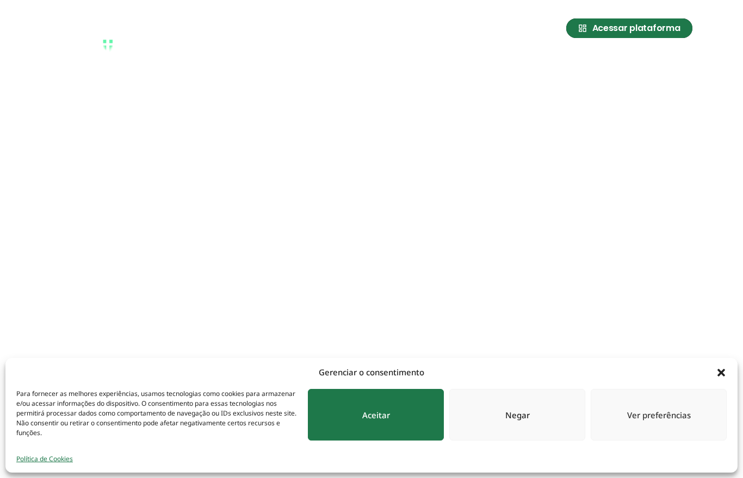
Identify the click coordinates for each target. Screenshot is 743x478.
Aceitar (376, 415)
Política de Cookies (44, 458)
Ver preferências (659, 415)
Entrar (676, 61)
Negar (517, 415)
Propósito (540, 61)
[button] (721, 372)
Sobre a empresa (468, 61)
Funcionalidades (611, 61)
